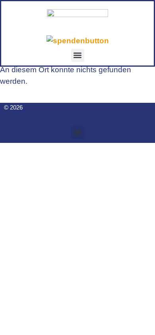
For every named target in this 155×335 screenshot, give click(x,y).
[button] (77, 55)
